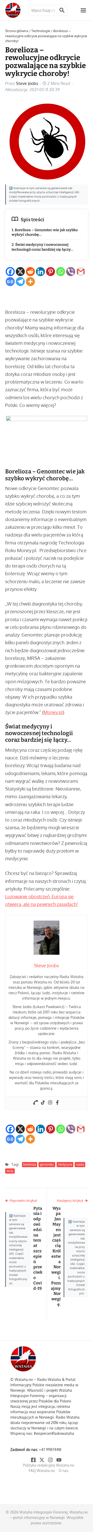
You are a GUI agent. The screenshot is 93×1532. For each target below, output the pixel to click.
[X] (20, 271)
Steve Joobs (27, 83)
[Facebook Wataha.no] (34, 1459)
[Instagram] (50, 1102)
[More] (30, 281)
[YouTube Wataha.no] (59, 1459)
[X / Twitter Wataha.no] (42, 1459)
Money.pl (53, 712)
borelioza (29, 1164)
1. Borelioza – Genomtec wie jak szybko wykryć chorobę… (45, 232)
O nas (63, 1470)
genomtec (47, 1164)
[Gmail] (80, 271)
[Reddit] (30, 271)
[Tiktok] (43, 1102)
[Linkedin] (40, 271)
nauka (80, 1164)
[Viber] (70, 271)
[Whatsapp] (60, 271)
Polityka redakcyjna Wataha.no (48, 1465)
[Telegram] (20, 281)
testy (9, 1171)
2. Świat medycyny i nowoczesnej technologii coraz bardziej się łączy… (42, 246)
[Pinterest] (50, 271)
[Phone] (35, 1102)
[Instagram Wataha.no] (51, 1459)
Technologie (40, 31)
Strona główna (16, 31)
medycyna (65, 1164)
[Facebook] (10, 271)
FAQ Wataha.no (42, 1470)
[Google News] (10, 281)
